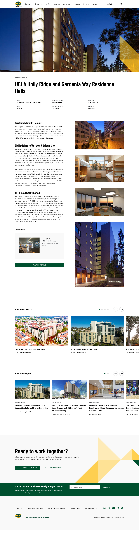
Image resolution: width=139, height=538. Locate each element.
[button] (99, 309)
